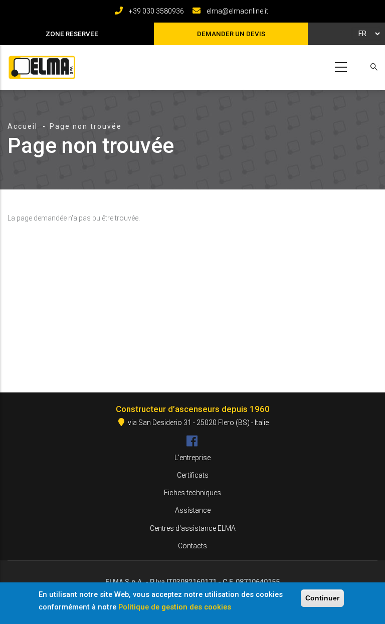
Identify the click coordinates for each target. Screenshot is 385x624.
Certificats (193, 475)
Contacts (192, 546)
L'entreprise (192, 458)
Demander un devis (231, 34)
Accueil (23, 126)
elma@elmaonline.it (237, 11)
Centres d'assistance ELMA (193, 528)
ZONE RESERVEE (72, 34)
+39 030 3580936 (156, 11)
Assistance (193, 510)
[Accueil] (40, 65)
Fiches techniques (192, 493)
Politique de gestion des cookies (174, 606)
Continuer (322, 598)
